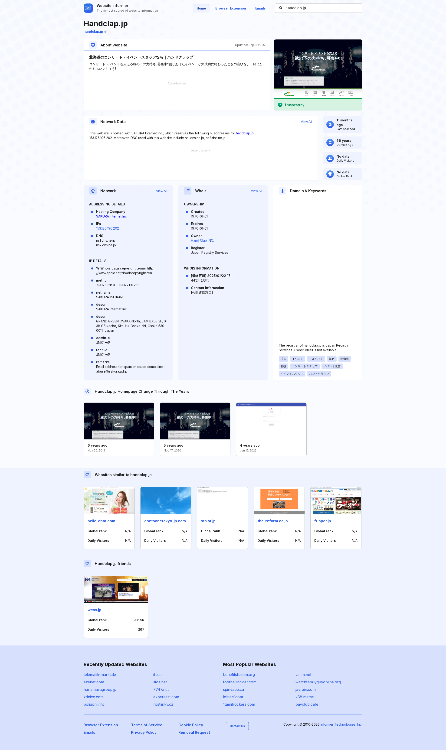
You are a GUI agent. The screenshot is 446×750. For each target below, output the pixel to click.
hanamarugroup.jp (100, 689)
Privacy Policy (144, 732)
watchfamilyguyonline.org (318, 682)
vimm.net (303, 674)
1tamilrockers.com (239, 704)
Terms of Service (146, 725)
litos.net (160, 682)
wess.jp (94, 609)
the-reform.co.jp (273, 521)
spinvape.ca (233, 689)
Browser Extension (230, 8)
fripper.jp (322, 521)
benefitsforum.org (239, 674)
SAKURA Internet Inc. (112, 216)
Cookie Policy (190, 725)
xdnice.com (94, 697)
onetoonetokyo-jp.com (165, 521)
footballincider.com (239, 682)
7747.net (161, 689)
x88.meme (304, 697)
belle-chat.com (101, 521)
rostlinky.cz (163, 704)
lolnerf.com (233, 697)
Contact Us (237, 726)
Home (201, 8)
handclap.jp (93, 31)
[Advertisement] (177, 96)
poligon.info (94, 704)
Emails (260, 8)
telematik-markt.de (100, 674)
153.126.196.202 (107, 228)
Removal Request (194, 732)
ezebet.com (94, 682)
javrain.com (305, 689)
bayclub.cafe (306, 704)
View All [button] (306, 121)
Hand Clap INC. (202, 240)
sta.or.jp (208, 521)
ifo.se (158, 674)
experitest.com (166, 697)
